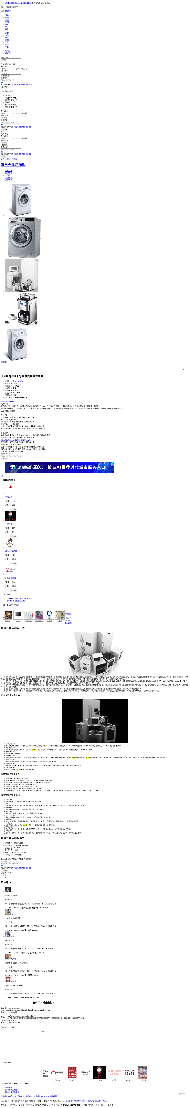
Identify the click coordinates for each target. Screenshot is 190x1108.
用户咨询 (68, 623)
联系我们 (37, 1096)
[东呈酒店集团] (10, 574)
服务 (7, 29)
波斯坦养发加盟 (11, 551)
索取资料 (11, 401)
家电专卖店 (9, 1088)
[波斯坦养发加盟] (10, 547)
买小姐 (13, 914)
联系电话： (5, 78)
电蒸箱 (7, 621)
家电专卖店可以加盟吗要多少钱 (19, 599)
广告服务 (45, 1096)
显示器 (18, 621)
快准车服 (44, 1080)
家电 (8, 159)
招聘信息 (29, 1096)
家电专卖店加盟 (11, 1090)
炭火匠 (59, 1080)
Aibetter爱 (146, 1080)
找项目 (8, 3)
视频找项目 (26, 3)
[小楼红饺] (10, 520)
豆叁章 (131, 1080)
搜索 (3, 60)
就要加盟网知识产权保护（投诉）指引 (16, 440)
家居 (7, 22)
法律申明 (20, 1096)
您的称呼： (5, 71)
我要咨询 (4, 401)
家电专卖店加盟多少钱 (16, 601)
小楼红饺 (8, 524)
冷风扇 (49, 621)
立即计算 (4, 129)
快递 (7, 44)
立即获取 (4, 87)
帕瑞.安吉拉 (115, 1080)
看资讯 (8, 53)
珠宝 (7, 27)
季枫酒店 (8, 497)
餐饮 (7, 15)
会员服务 (12, 1096)
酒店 (7, 38)
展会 (20, 3)
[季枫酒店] (10, 493)
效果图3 (4, 362)
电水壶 (60, 621)
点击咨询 (13, 509)
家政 (7, 40)
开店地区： (5, 66)
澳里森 (101, 1080)
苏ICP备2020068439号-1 (74, 1101)
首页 (2, 159)
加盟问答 (8, 178)
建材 (7, 33)
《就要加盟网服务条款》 (23, 84)
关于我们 (4, 1096)
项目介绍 (8, 171)
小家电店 (29, 621)
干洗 (7, 42)
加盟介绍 (68, 618)
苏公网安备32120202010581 (96, 1101)
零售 (7, 47)
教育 (7, 24)
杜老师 (13, 981)
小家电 (14, 159)
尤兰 (13, 891)
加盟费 (8, 175)
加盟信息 (68, 620)
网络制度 (53, 1096)
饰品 (7, 35)
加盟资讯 (14, 3)
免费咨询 (68, 614)
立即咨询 (4, 156)
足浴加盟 (72, 1074)
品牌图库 (8, 180)
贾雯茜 (13, 959)
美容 (7, 20)
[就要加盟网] (6, 11)
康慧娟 (13, 936)
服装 (7, 17)
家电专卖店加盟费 (12, 1092)
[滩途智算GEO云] (59, 472)
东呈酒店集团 (10, 578)
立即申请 (4, 458)
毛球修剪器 (39, 621)
